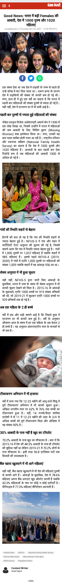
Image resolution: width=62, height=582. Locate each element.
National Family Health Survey (40, 553)
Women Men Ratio (11, 557)
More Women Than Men (33, 557)
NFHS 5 (21, 553)
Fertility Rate (9, 553)
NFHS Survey (9, 561)
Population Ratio (25, 561)
